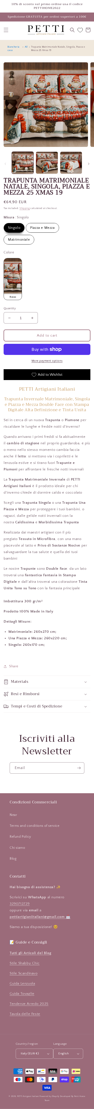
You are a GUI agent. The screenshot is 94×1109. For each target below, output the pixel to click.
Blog (13, 859)
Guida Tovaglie (22, 994)
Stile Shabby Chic (25, 963)
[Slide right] (88, 163)
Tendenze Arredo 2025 (29, 1004)
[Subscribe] (79, 768)
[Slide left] (5, 163)
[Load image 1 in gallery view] (23, 162)
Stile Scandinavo (24, 973)
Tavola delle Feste (25, 1014)
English (63, 1053)
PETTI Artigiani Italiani (28, 1096)
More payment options (47, 360)
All (26, 47)
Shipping (25, 208)
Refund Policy (20, 837)
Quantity (10, 308)
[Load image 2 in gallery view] (47, 162)
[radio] (14, 228)
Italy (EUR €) (30, 1053)
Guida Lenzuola (22, 983)
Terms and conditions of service (35, 826)
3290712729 (20, 904)
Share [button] (13, 666)
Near (13, 815)
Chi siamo (17, 848)
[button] (6, 30)
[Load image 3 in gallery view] (71, 162)
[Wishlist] (80, 30)
